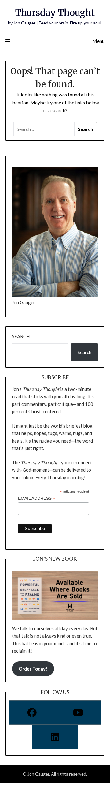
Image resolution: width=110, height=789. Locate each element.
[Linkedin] (55, 737)
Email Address (36, 498)
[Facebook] (32, 712)
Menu (98, 41)
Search (21, 336)
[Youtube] (78, 712)
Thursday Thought (55, 12)
